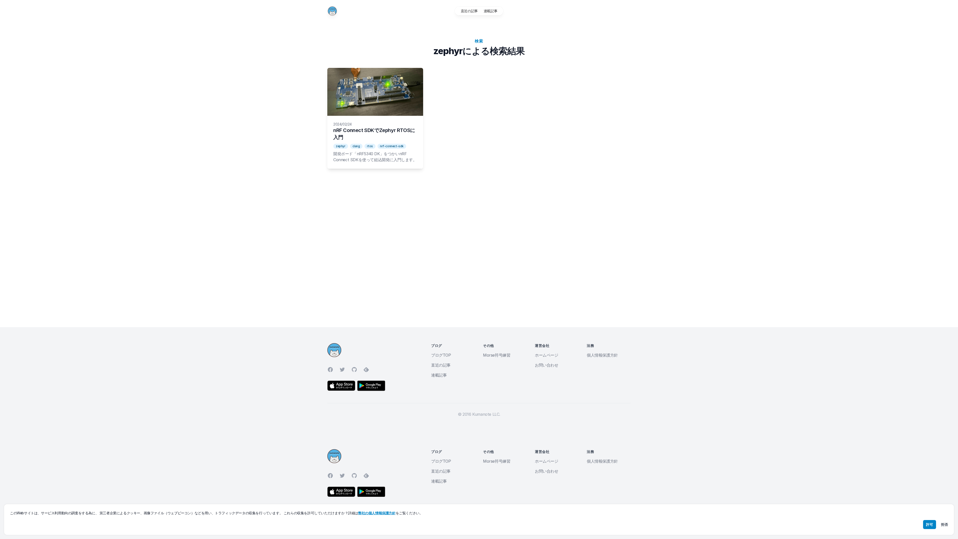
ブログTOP (441, 355)
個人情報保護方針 (602, 355)
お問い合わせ (546, 365)
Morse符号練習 (496, 355)
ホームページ (546, 355)
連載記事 (490, 11)
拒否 (944, 524)
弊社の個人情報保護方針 (377, 513)
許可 (929, 524)
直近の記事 (469, 11)
